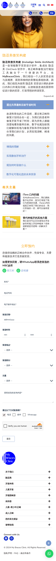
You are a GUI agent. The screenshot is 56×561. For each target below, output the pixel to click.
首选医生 (6, 360)
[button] (40, 5)
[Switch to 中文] (52, 5)
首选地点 (6, 345)
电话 (9, 414)
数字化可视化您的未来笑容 (21, 174)
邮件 (19, 414)
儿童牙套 (9, 489)
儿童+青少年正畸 (13, 507)
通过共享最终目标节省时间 (21, 105)
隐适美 (8, 477)
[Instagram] (11, 538)
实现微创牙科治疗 (16, 155)
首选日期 (6, 314)
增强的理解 (13, 146)
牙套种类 (9, 483)
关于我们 (9, 471)
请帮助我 (9, 524)
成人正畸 (9, 513)
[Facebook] (6, 538)
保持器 (8, 501)
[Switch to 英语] (48, 5)
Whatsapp (32, 414)
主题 (4, 375)
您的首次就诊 (11, 519)
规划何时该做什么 (16, 165)
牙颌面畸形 (10, 495)
